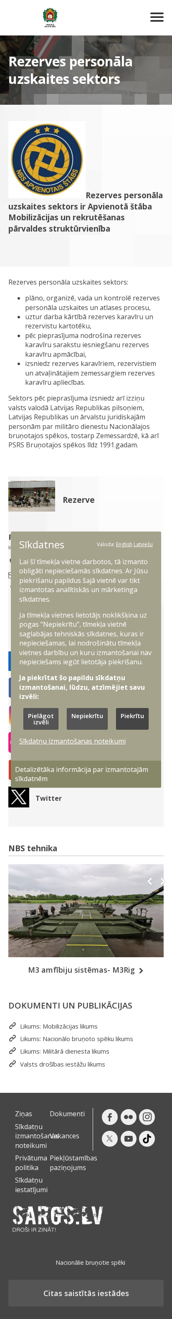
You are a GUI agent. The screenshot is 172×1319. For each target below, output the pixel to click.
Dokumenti (67, 1113)
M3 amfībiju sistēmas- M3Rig (81, 970)
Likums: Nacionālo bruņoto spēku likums (76, 1039)
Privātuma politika (31, 1162)
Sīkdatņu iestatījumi (31, 1184)
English (124, 543)
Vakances (64, 1135)
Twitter (48, 798)
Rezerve (79, 500)
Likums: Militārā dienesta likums (64, 1051)
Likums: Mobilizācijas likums (59, 1026)
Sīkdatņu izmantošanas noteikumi (37, 1136)
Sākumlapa (50, 17)
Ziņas (23, 1113)
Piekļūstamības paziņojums (73, 1162)
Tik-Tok (147, 1139)
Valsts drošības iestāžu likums (62, 1064)
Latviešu (143, 543)
